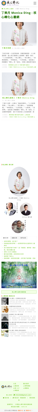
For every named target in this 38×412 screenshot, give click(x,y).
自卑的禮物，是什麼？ (11, 241)
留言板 (7, 398)
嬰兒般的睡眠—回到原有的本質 (14, 254)
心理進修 (16, 390)
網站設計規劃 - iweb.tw (19, 406)
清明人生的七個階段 (10, 252)
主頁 (14, 383)
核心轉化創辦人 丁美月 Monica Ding (18, 98)
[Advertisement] (19, 142)
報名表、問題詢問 (20, 398)
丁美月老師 (6, 48)
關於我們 (23, 65)
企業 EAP (17, 65)
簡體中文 (20, 410)
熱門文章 (23, 238)
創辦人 (28, 65)
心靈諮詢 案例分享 (8, 296)
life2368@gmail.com (23, 395)
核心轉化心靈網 (12, 3)
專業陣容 (11, 65)
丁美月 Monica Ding (22, 9)
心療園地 (26, 388)
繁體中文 (29, 410)
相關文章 (14, 238)
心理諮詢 (27, 115)
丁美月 (10, 67)
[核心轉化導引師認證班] (19, 288)
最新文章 (5, 238)
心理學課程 (26, 386)
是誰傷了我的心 (9, 256)
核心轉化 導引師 (7, 164)
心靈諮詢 (16, 386)
